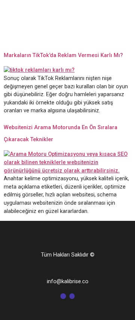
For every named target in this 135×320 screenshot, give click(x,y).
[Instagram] (63, 296)
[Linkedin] (72, 296)
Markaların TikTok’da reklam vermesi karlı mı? (63, 55)
